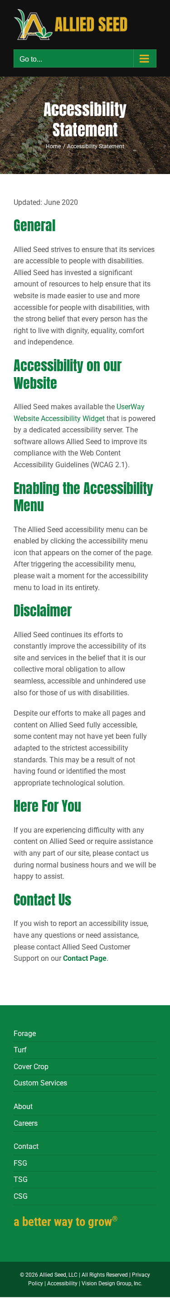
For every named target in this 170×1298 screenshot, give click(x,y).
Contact (26, 1146)
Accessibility (62, 1283)
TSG (21, 1179)
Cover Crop (31, 1066)
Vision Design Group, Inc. (112, 1283)
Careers (26, 1123)
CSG (21, 1196)
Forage (25, 1033)
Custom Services (40, 1083)
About (23, 1106)
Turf (20, 1050)
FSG (20, 1163)
